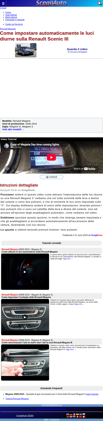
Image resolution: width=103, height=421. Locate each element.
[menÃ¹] (3, 5)
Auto (39, 409)
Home (8, 12)
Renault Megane (8, 29)
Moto (44, 409)
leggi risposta (92, 394)
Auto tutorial (11, 15)
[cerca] (100, 5)
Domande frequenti (57, 409)
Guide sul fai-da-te (14, 24)
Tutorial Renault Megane (17, 399)
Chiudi (3, 8)
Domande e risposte (15, 20)
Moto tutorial (11, 17)
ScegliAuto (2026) (25, 416)
